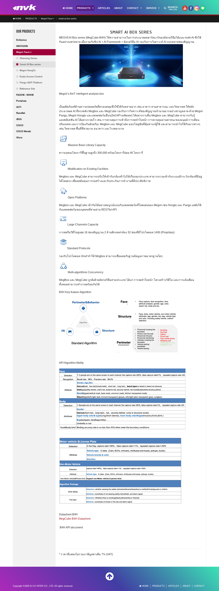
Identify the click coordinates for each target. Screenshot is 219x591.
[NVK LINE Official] (202, 9)
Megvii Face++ (48, 18)
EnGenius (21, 40)
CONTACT (133, 8)
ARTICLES (104, 8)
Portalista (21, 101)
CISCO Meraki (23, 131)
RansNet (20, 113)
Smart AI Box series (30, 64)
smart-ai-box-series (67, 18)
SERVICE (151, 8)
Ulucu (19, 137)
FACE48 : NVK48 (25, 95)
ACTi (18, 107)
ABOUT (118, 8)
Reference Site (27, 88)
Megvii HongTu (28, 70)
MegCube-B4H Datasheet (75, 518)
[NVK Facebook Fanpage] (191, 9)
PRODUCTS (83, 8)
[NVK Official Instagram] (197, 9)
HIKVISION (22, 46)
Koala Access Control (31, 76)
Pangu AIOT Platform (31, 82)
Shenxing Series (28, 58)
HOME (69, 8)
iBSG (19, 119)
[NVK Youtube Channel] (185, 9)
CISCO (19, 125)
